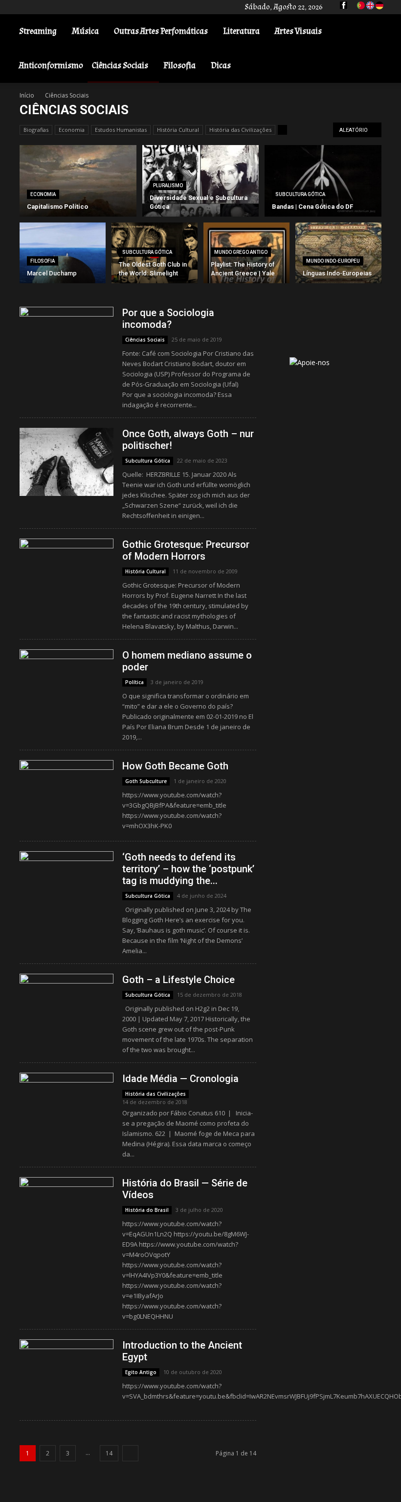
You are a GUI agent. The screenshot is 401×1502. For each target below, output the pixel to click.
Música (85, 31)
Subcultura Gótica (300, 194)
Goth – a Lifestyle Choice (178, 979)
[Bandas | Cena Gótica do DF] (323, 181)
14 (109, 1453)
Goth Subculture (146, 781)
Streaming (38, 31)
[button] (379, 31)
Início (27, 95)
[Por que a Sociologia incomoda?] (66, 341)
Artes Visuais (298, 31)
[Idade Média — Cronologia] (66, 1102)
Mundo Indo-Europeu (333, 261)
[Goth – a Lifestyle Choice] (66, 1002)
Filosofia (179, 65)
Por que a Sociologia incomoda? (168, 318)
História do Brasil (147, 1210)
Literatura (241, 31)
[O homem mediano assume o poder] (66, 683)
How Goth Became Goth (175, 766)
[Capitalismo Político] (78, 181)
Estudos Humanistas (121, 129)
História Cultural (178, 129)
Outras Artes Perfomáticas (161, 31)
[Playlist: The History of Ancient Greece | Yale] (246, 265)
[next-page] (130, 1453)
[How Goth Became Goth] (66, 794)
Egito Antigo (140, 1372)
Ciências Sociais (120, 65)
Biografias (35, 129)
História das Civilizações (240, 129)
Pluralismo (168, 185)
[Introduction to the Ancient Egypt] (66, 1362)
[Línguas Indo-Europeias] (338, 254)
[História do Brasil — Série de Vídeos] (66, 1211)
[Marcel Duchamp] (63, 254)
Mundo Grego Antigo (240, 252)
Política (134, 682)
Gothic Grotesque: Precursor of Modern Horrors (185, 550)
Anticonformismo (51, 65)
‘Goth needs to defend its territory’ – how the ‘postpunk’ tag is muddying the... (188, 868)
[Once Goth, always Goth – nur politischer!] (66, 462)
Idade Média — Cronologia (180, 1078)
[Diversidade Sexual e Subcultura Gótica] (200, 181)
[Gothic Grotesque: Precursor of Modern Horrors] (66, 573)
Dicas (221, 65)
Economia (72, 129)
